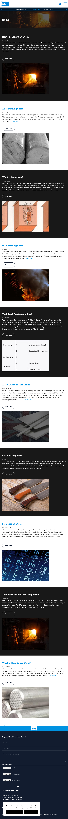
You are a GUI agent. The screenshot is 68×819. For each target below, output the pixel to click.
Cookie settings (14, 812)
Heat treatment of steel (15, 36)
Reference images (7, 765)
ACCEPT (30, 812)
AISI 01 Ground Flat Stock (16, 384)
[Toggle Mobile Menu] (65, 4)
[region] (21, 809)
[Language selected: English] (55, 4)
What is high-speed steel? (16, 663)
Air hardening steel (12, 108)
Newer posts (4, 725)
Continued (7, 52)
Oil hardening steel (12, 245)
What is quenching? (12, 177)
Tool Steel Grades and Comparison (20, 594)
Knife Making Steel (12, 455)
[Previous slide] (2, 9)
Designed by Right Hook (50, 814)
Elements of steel (11, 523)
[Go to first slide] (66, 9)
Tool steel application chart (17, 314)
